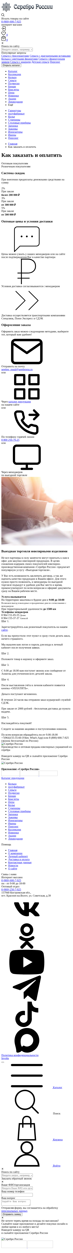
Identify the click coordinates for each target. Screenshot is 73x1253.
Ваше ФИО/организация (15, 1184)
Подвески (14, 793)
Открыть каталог (11, 65)
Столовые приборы (19, 122)
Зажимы (13, 128)
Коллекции (14, 829)
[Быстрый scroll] (2, 1062)
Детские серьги (40, 61)
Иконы (12, 134)
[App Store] (29, 775)
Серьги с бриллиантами (15, 55)
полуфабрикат (16, 113)
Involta (5, 1058)
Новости (13, 865)
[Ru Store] (48, 775)
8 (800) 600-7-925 (11, 21)
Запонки (13, 125)
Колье (11, 116)
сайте (4, 630)
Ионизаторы (15, 131)
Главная (12, 143)
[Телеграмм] (26, 1000)
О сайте (12, 868)
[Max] (26, 1052)
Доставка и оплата (19, 859)
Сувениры (14, 119)
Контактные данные (20, 862)
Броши (12, 796)
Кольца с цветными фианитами (19, 58)
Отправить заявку (12, 1214)
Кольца (12, 783)
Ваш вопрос (8, 1198)
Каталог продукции (12, 778)
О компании (15, 853)
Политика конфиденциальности (20, 1055)
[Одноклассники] (26, 947)
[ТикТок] (26, 1026)
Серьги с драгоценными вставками (50, 55)
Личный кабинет (18, 856)
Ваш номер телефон (12, 1191)
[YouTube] (26, 973)
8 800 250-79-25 (10, 439)
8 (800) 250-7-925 (11, 889)
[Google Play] (10, 775)
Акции (12, 835)
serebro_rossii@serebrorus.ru (17, 369)
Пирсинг (55, 61)
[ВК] (26, 921)
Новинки (13, 832)
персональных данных (14, 1210)
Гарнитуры (14, 110)
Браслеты (13, 799)
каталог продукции (19, 401)
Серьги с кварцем (20, 61)
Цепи (11, 802)
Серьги (12, 789)
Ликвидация (15, 838)
